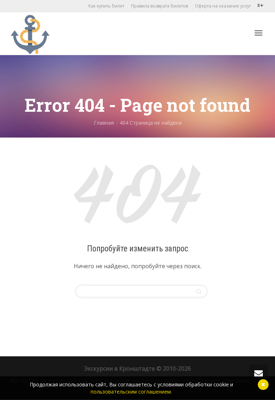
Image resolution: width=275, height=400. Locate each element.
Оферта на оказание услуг (223, 6)
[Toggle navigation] (258, 33)
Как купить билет (106, 6)
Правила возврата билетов (159, 6)
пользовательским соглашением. (131, 391)
